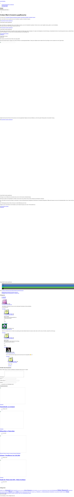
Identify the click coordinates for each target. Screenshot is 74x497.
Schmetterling (19, 290)
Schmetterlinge (51, 491)
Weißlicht (29, 493)
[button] (3, 285)
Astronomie (8, 490)
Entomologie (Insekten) (16, 17)
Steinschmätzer (9, 493)
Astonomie (3, 490)
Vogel (21, 493)
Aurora (12, 490)
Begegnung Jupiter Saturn (21, 490)
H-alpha (51, 490)
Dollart (25, 490)
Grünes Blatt (23, 17)
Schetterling (30, 17)
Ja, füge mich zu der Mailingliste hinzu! (7, 384)
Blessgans (1, 453)
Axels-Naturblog (2, 1)
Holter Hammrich (63, 490)
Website (1, 382)
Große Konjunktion (39, 490)
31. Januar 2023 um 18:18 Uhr (7, 329)
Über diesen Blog (5, 6)
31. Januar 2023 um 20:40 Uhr (9, 338)
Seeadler (61, 491)
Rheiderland (18, 453)
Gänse (48, 490)
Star (6, 493)
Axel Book (7, 17)
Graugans (11, 453)
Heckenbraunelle (54, 490)
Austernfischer (15, 490)
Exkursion (8, 453)
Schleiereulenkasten (45, 491)
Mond (10, 491)
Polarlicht (38, 491)
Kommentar (2, 376)
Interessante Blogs (5, 5)
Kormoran (14, 453)
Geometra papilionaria (5, 290)
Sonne (67, 491)
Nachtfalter (26, 17)
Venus (19, 493)
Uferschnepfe (16, 493)
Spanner (34, 17)
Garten (33, 490)
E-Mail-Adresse (3, 380)
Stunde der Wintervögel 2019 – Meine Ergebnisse (13, 479)
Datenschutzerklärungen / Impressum (8, 4)
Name (1, 378)
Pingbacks (4, 297)
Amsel (1, 490)
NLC (30, 491)
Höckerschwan (70, 490)
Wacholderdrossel (25, 493)
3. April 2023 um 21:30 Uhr (12, 362)
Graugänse (35, 490)
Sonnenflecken (2, 493)
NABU (17, 491)
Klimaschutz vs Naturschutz (7, 431)
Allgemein (11, 17)
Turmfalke (12, 493)
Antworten (3, 308)
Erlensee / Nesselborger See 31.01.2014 (10, 455)
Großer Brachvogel (44, 490)
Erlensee (4, 453)
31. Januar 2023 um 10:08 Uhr (9, 314)
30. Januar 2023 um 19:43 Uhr (7, 304)
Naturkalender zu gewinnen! (7, 406)
